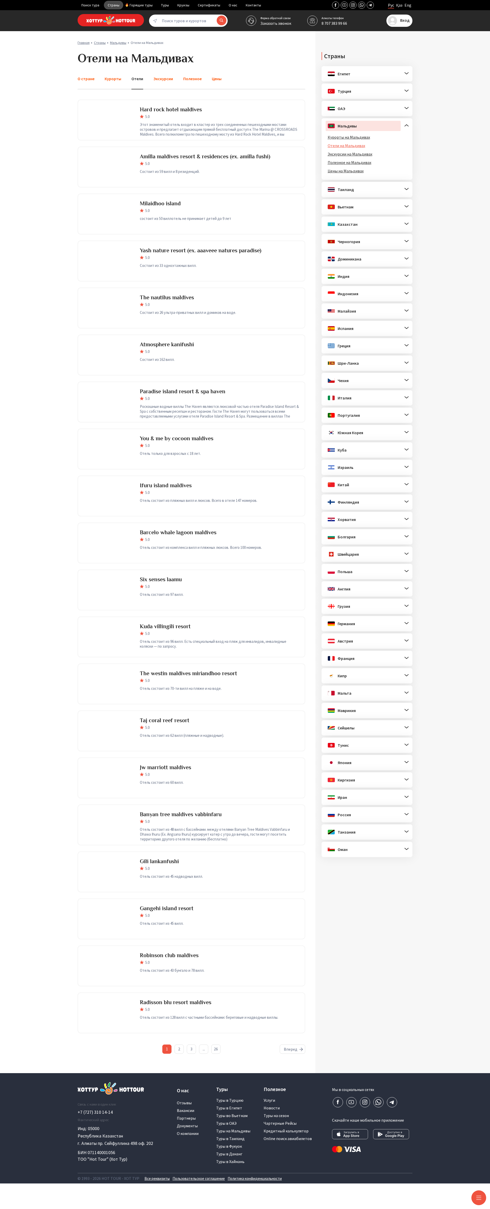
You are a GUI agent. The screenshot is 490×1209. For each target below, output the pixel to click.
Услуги (269, 1100)
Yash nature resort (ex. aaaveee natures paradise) (200, 250)
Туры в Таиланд (230, 1138)
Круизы (183, 5)
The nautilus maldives (167, 297)
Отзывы (184, 1102)
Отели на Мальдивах (346, 145)
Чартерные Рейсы (280, 1123)
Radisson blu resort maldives (175, 1002)
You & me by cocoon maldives (176, 438)
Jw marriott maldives (165, 767)
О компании (188, 1133)
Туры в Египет (229, 1107)
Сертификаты (209, 5)
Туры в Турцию (229, 1100)
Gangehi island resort (166, 908)
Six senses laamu (161, 579)
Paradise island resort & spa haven (182, 391)
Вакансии (185, 1110)
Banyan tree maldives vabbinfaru (181, 814)
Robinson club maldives (169, 955)
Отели (137, 78)
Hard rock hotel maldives (171, 109)
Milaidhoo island (160, 203)
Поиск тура (90, 5)
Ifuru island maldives (166, 485)
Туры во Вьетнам (232, 1115)
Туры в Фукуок (229, 1146)
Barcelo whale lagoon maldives (178, 532)
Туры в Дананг (229, 1153)
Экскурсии (163, 78)
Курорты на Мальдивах (349, 137)
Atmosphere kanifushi (167, 344)
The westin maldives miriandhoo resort (188, 673)
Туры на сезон (276, 1115)
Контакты (253, 5)
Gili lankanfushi (159, 861)
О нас (233, 5)
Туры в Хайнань (230, 1161)
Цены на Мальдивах (346, 170)
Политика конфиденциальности (255, 1178)
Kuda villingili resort (165, 626)
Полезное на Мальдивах (349, 162)
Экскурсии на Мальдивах (350, 154)
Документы (187, 1125)
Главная (84, 42)
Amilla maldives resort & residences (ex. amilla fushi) (205, 156)
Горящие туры (141, 5)
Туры (165, 5)
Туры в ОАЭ (226, 1123)
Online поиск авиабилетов (288, 1138)
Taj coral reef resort (164, 720)
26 (216, 1048)
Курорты (113, 78)
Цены (217, 78)
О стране (86, 78)
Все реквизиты (157, 1178)
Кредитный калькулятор (286, 1130)
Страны (113, 5)
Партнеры (186, 1118)
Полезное (192, 78)
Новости (272, 1107)
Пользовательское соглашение (199, 1178)
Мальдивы (118, 42)
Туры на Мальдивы (233, 1130)
